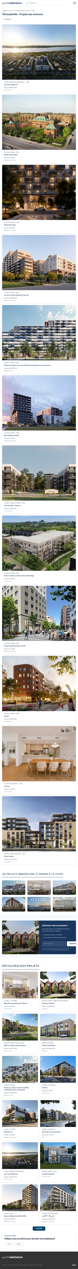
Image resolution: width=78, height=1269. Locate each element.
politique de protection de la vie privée (59, 949)
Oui (9, 1244)
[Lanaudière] (39, 904)
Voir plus (39, 1228)
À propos (18, 1265)
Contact (4, 1265)
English (74, 1265)
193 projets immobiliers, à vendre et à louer (32, 874)
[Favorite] (73, 27)
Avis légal (30, 1265)
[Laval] (13, 904)
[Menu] (74, 3)
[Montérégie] (39, 887)
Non (18, 1244)
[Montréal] (13, 887)
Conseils (24, 1265)
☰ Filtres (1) (7, 19)
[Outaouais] (64, 904)
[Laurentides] (64, 887)
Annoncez (11, 1265)
